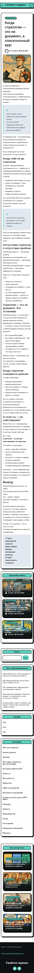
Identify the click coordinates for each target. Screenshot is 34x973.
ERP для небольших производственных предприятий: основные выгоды (15, 629)
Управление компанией (13, 828)
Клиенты (6, 773)
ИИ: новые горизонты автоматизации (12, 763)
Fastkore (15, 51)
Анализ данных (9, 752)
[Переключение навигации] (2, 5)
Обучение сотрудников (13, 793)
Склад (5, 819)
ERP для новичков (10, 748)
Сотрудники (8, 823)
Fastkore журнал (15, 4)
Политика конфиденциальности (12, 953)
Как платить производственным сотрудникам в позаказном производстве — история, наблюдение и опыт (16, 607)
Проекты (6, 809)
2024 (4, 727)
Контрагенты (8, 778)
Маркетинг (7, 783)
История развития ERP (12, 769)
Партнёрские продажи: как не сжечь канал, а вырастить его (16, 885)
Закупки (6, 757)
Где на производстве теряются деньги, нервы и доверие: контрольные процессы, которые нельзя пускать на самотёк (16, 587)
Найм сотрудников (11, 788)
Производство (11, 18)
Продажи (7, 804)
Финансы (7, 833)
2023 (4, 732)
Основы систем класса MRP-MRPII (15, 798)
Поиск (17, 652)
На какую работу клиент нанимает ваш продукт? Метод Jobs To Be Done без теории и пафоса (17, 705)
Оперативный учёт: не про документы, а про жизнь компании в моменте (16, 864)
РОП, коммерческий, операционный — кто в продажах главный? (15, 906)
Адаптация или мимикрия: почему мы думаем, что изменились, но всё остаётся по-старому (16, 696)
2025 (4, 722)
